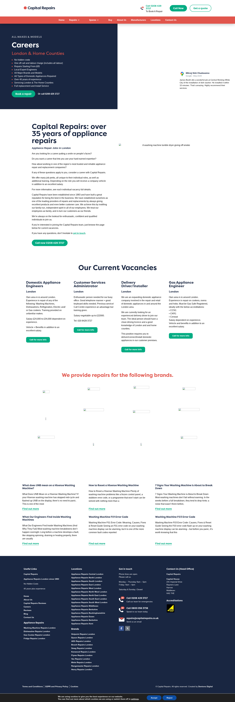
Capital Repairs (31, 574)
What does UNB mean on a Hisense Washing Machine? (48, 487)
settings (135, 699)
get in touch (79, 233)
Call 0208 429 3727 (137, 598)
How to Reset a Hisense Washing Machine (114, 485)
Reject (169, 698)
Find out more (30, 509)
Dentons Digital (205, 686)
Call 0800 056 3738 (137, 608)
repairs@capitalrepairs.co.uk (142, 618)
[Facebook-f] (121, 628)
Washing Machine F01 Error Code (108, 517)
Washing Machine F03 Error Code (175, 517)
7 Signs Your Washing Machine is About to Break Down (184, 487)
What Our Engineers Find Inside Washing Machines (46, 518)
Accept (154, 698)
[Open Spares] (98, 20)
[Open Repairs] (79, 20)
